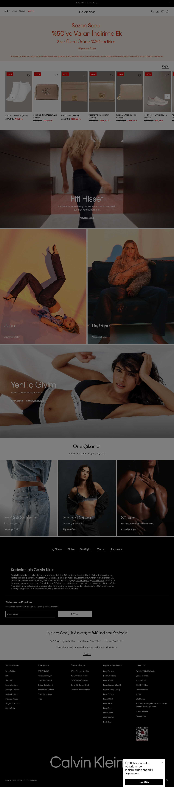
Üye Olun (144, 781)
